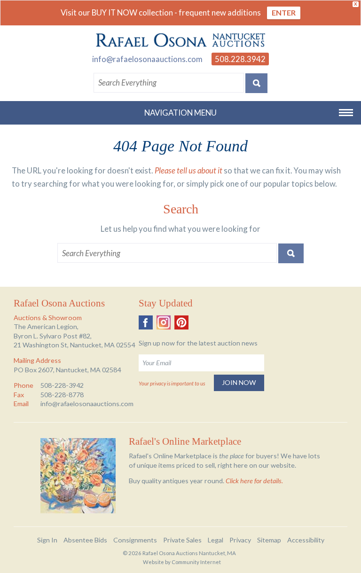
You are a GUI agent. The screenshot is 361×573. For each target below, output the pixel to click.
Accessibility (305, 540)
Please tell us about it (188, 170)
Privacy (240, 540)
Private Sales (182, 540)
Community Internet (196, 562)
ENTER (284, 12)
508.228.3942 (240, 59)
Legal (215, 540)
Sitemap (269, 540)
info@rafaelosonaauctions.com (147, 59)
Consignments (135, 540)
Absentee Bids (85, 540)
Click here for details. (254, 481)
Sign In (47, 540)
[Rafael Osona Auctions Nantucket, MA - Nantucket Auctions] (180, 40)
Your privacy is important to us (172, 383)
